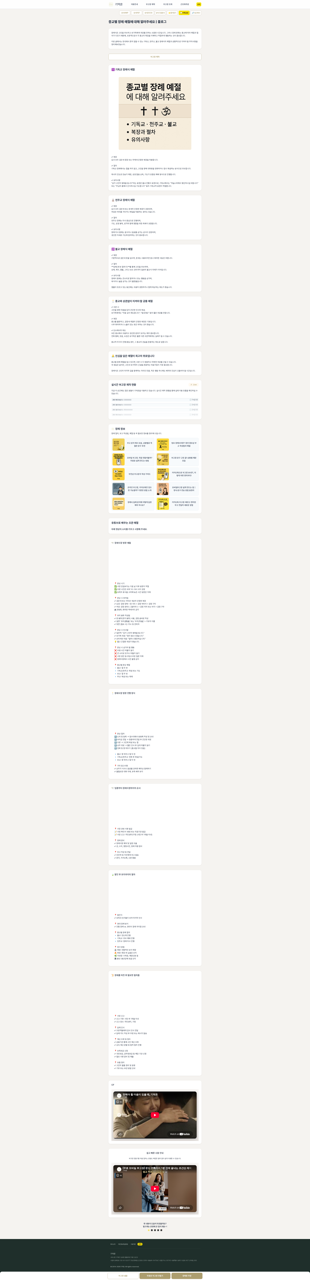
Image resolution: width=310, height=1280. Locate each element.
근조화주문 (185, 4)
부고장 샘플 (123, 1276)
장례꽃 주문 (186, 1276)
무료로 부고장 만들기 (155, 1276)
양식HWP (124, 13)
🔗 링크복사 (196, 13)
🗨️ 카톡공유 (184, 13)
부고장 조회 (167, 4)
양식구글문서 (160, 13)
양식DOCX (148, 13)
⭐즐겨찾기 (172, 13)
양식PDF (137, 13)
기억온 (119, 4)
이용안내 (134, 4)
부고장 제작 (155, 57)
